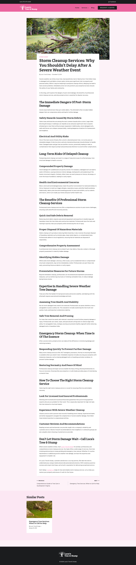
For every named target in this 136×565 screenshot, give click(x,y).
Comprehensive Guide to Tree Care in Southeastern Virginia (48, 483)
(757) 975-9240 (26, 2)
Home (77, 7)
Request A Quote (107, 7)
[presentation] (39, 509)
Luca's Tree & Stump (46, 74)
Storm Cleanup (43, 57)
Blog (92, 7)
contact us (50, 470)
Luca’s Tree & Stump (67, 447)
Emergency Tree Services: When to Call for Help (84, 482)
